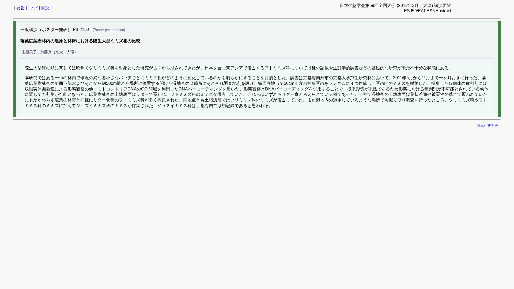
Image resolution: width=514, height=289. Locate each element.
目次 (45, 8)
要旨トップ (27, 8)
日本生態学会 (487, 126)
